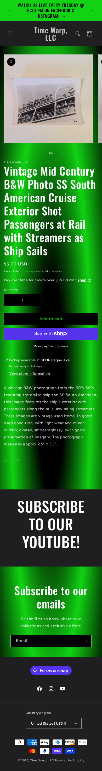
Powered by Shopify (69, 760)
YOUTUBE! (51, 541)
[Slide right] (62, 152)
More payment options (51, 346)
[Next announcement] (92, 10)
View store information (29, 373)
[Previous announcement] (9, 10)
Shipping (28, 271)
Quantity (11, 290)
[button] (10, 34)
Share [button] (15, 460)
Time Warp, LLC (42, 760)
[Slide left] (39, 152)
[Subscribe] (85, 641)
